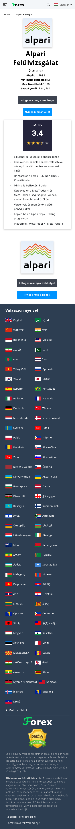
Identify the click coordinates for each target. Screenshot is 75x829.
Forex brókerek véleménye (23, 823)
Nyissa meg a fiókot (37, 111)
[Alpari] (37, 272)
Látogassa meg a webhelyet (37, 100)
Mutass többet (17, 710)
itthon (7, 14)
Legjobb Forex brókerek (21, 816)
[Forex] (37, 724)
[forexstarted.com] (17, 4)
